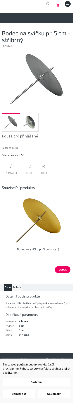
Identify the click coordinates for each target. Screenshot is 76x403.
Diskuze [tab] (17, 287)
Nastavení (36, 382)
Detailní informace (11, 155)
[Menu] (67, 4)
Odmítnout (19, 394)
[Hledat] (47, 4)
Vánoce (23, 321)
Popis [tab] (8, 287)
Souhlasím (54, 394)
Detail (63, 269)
